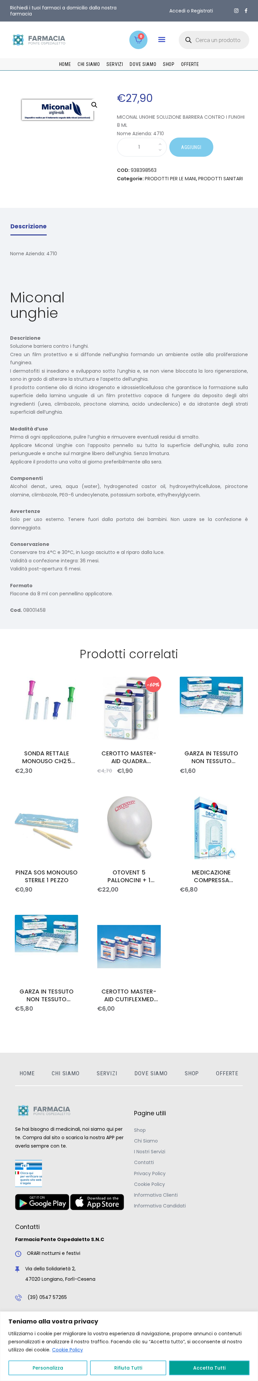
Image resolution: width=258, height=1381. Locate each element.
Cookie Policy (67, 1349)
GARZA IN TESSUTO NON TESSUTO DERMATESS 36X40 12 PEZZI (46, 995)
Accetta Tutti (209, 1368)
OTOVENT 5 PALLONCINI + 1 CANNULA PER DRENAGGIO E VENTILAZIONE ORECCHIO (129, 876)
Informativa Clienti (156, 1195)
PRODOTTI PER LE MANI (170, 178)
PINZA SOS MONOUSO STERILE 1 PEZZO (46, 876)
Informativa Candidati (160, 1205)
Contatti (144, 1162)
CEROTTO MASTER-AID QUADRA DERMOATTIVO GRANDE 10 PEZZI (129, 757)
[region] (129, 1346)
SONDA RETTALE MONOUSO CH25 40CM (46, 757)
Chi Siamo (146, 1140)
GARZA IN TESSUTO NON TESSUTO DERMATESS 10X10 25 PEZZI (212, 757)
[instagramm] (236, 11)
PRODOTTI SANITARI (220, 178)
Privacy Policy (150, 1173)
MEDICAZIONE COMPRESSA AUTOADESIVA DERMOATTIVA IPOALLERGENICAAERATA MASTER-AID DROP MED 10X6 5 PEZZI (211, 876)
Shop (140, 1130)
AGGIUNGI (191, 147)
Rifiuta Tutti (128, 1368)
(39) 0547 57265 (47, 1297)
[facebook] (246, 11)
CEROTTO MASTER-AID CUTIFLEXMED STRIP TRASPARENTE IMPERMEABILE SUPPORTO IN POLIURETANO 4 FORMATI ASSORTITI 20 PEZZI (129, 995)
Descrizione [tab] (28, 226)
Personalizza (48, 1368)
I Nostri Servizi (149, 1151)
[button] (161, 39)
